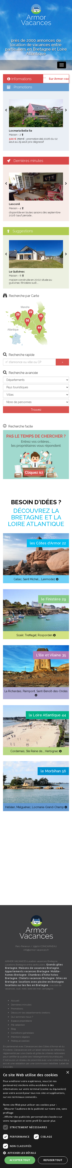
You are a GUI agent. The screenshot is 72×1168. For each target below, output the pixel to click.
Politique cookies (20, 1040)
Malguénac (23, 807)
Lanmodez (48, 579)
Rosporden (45, 635)
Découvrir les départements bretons (30, 1012)
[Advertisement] (36, 853)
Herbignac (51, 751)
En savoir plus (47, 1120)
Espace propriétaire (21, 1020)
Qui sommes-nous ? (22, 1016)
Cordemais (17, 751)
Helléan (10, 807)
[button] (36, 1153)
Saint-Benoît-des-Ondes (52, 691)
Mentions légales (20, 1036)
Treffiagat (30, 635)
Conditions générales (22, 1032)
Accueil (15, 1000)
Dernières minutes (21, 1004)
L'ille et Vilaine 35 (51, 655)
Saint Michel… (31, 579)
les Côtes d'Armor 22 (48, 543)
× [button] (67, 1072)
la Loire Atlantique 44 (47, 715)
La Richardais (12, 691)
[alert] (36, 1118)
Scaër (19, 635)
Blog (13, 1028)
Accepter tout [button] (20, 1160)
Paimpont (29, 691)
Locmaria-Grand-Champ (48, 807)
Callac (18, 579)
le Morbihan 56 (53, 771)
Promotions (17, 1008)
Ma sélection (18, 1024)
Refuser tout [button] (52, 1160)
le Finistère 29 (53, 599)
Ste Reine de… (35, 751)
